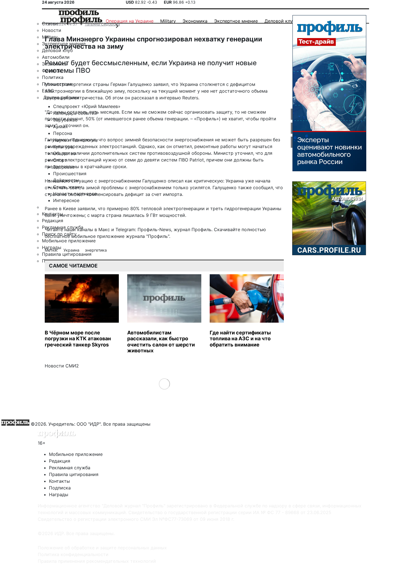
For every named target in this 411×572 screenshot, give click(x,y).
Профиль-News (154, 229)
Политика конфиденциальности (73, 554)
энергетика (96, 250)
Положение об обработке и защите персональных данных (102, 547)
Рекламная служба (69, 467)
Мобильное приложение (76, 454)
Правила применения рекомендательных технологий (97, 561)
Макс (104, 229)
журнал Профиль (192, 229)
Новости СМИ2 (62, 366)
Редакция (59, 461)
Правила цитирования (73, 474)
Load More (164, 383)
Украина (72, 250)
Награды (58, 494)
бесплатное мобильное (70, 236)
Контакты (59, 481)
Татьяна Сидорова (102, 24)
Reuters (190, 97)
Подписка (60, 488)
